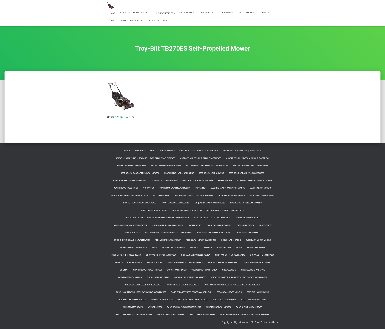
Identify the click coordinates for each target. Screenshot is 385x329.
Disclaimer (201, 188)
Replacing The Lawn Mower (168, 240)
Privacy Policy (132, 233)
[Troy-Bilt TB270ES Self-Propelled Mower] (121, 96)
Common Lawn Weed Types (126, 188)
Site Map (124, 270)
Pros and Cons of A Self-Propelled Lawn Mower (168, 233)
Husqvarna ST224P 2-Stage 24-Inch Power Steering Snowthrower (157, 218)
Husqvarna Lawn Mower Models (209, 203)
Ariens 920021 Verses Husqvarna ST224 (242, 151)
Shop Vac (194, 248)
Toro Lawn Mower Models (229, 292)
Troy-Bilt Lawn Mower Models (131, 300)
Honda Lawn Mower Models (232, 195)
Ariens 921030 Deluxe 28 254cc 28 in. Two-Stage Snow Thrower (145, 158)
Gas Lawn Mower (161, 195)
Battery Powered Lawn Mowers (166, 166)
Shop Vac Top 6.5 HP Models (128, 262)
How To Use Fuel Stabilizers (175, 203)
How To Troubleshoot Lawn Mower (140, 203)
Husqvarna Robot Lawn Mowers (246, 203)
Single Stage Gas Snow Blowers (223, 262)
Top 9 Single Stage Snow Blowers (183, 285)
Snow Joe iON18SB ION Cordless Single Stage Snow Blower (239, 277)
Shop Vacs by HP (155, 262)
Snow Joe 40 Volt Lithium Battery (190, 277)
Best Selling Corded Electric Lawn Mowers (207, 166)
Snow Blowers (186, 13)
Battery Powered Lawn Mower (131, 166)
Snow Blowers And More (253, 270)
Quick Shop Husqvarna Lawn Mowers (132, 240)
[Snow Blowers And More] (111, 5)
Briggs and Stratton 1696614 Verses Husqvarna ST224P (245, 180)
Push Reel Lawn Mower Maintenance (214, 233)
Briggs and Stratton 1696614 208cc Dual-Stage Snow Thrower (182, 180)
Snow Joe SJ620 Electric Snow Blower (143, 285)
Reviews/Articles (164, 13)
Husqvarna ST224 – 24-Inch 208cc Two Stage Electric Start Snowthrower (208, 210)
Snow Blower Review (176, 270)
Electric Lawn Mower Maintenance (228, 188)
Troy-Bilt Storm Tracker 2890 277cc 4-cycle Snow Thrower (179, 300)
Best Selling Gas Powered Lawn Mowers (140, 173)
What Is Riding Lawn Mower (249, 307)
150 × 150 (118, 117)
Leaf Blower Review (245, 225)
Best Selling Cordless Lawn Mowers (250, 166)
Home (112, 13)
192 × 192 (129, 117)
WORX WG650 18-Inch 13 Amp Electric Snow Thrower (245, 314)
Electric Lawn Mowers (260, 188)
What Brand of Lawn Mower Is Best (184, 307)
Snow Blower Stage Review (204, 270)
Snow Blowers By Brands (130, 277)
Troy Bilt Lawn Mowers (131, 21)
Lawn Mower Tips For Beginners (167, 225)
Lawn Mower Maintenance (247, 218)
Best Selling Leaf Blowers (211, 173)
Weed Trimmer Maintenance (254, 300)
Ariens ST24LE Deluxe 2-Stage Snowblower (200, 158)
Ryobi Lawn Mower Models (258, 240)
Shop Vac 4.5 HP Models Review (195, 255)
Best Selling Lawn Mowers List (134, 13)
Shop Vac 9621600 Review (262, 255)
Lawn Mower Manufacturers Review (130, 225)
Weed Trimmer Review (133, 307)
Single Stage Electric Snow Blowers (185, 262)
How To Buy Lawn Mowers (262, 195)
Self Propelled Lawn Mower (133, 248)
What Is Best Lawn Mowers (218, 307)
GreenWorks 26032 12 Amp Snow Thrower (194, 195)
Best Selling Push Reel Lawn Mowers (246, 173)
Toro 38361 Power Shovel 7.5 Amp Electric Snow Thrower (232, 285)
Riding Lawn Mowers (231, 240)
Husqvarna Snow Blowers (154, 210)
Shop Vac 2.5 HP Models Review (250, 248)
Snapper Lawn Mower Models (147, 270)
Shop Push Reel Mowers (173, 248)
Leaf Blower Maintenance (218, 225)
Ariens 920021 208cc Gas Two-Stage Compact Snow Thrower (189, 151)
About (127, 151)
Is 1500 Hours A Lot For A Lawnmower (212, 218)
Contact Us (148, 188)
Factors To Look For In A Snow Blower (129, 195)
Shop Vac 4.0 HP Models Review (161, 255)
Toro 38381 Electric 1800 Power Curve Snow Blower (141, 292)
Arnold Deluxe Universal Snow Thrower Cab (248, 158)
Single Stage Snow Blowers (256, 262)
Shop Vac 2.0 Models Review (217, 248)
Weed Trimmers (246, 13)
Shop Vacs (265, 13)
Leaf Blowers (226, 13)
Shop (111, 21)
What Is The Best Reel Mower (171, 314)
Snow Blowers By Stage (158, 277)
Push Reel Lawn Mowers (248, 233)
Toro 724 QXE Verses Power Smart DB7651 (191, 292)
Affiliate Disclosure (158, 21)
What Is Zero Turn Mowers (202, 314)
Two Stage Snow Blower (224, 300)
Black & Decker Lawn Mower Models (130, 180)
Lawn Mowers (207, 13)
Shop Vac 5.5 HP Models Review (230, 255)
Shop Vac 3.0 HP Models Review (126, 255)
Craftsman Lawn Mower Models (175, 188)
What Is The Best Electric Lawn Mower (134, 314)
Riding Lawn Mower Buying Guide (201, 240)
